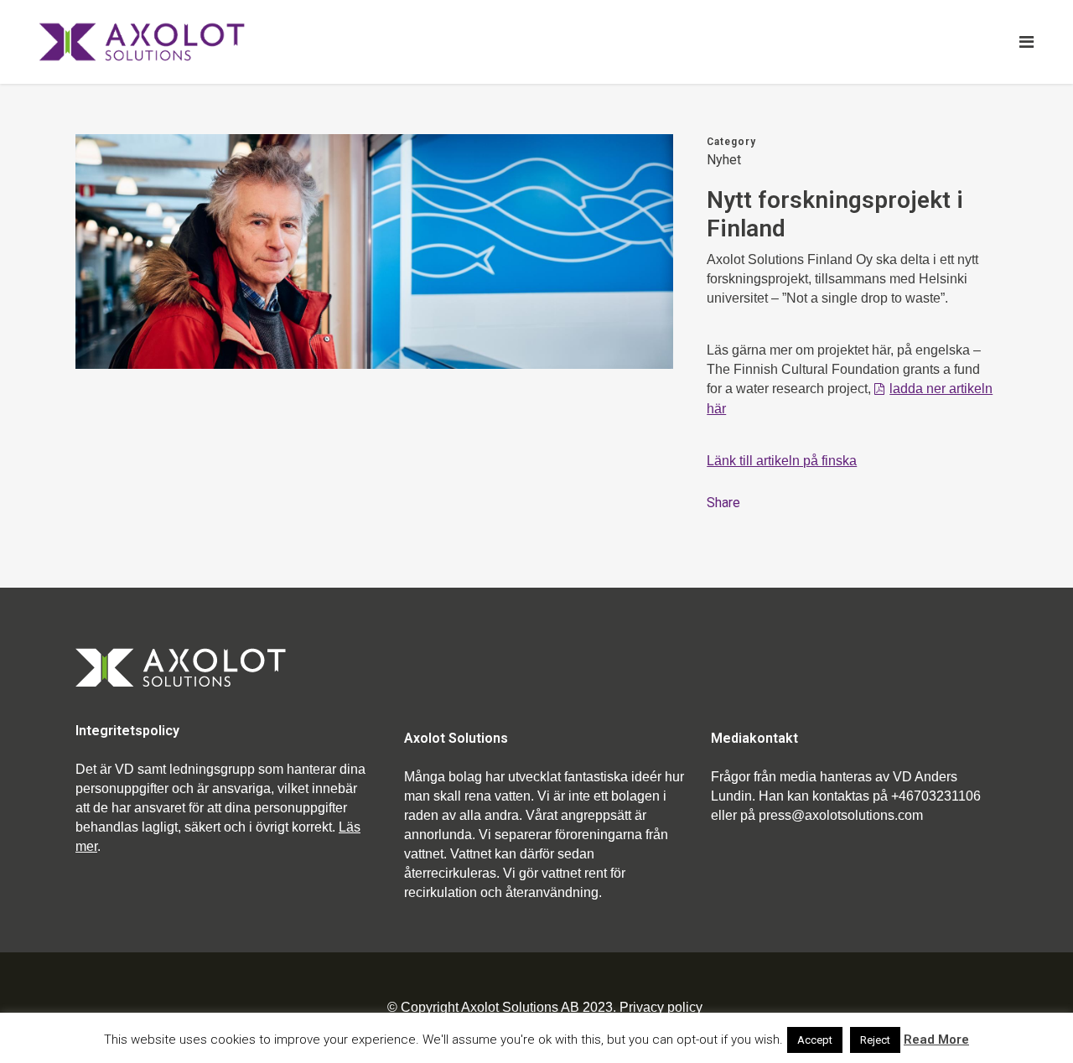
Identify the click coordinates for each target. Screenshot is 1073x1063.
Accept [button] (814, 1040)
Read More (936, 1039)
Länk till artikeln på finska (782, 461)
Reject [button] (875, 1040)
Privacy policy (660, 1007)
